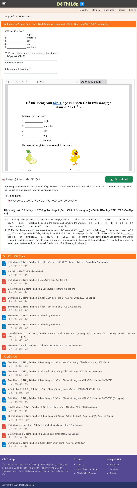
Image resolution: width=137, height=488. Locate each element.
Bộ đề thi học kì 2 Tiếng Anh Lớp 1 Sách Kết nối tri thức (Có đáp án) (41, 289)
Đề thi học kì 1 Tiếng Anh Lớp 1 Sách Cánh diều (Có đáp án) (37, 280)
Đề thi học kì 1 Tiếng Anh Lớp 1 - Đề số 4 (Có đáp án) (34, 324)
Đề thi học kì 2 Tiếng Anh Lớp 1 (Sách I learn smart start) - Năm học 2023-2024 (46, 443)
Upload (121, 10)
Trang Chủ (83, 10)
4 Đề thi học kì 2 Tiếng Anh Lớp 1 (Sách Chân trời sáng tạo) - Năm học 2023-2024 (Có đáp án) (54, 389)
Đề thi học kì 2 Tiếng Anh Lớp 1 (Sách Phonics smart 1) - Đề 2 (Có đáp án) (44, 306)
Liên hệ (132, 10)
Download (121, 179)
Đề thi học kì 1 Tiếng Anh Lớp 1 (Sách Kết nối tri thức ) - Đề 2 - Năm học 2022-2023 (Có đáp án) (55, 371)
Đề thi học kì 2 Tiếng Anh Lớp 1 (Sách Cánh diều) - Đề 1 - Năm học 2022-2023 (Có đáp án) (52, 298)
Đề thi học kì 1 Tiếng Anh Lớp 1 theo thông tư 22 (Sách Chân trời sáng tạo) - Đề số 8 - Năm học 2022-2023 (60, 380)
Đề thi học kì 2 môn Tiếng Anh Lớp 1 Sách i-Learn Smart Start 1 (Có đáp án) (45, 425)
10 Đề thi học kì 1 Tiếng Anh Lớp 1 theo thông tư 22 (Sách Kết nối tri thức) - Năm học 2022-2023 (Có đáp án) (61, 416)
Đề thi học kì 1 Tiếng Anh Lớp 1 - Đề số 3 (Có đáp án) (34, 315)
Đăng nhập (109, 10)
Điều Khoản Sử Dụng (87, 469)
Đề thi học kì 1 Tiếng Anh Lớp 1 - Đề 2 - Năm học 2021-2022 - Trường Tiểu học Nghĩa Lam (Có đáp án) (58, 262)
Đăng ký (96, 10)
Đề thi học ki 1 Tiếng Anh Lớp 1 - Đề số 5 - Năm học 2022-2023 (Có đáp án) (45, 345)
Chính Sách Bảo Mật (87, 473)
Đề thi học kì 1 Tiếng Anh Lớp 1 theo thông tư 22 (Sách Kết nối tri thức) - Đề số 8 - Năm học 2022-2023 (58, 362)
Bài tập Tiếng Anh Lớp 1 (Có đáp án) (25, 271)
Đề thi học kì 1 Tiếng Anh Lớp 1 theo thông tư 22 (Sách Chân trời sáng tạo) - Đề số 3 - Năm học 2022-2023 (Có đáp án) (66, 398)
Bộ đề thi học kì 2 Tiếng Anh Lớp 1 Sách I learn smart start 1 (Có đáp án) (43, 434)
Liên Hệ (80, 464)
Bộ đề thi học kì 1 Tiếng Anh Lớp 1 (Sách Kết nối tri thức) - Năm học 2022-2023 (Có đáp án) (52, 407)
